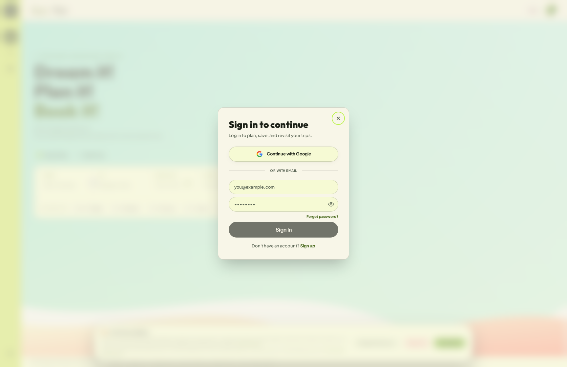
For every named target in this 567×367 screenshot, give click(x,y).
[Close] (338, 118)
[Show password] (331, 204)
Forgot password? (322, 216)
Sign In (284, 229)
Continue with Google (289, 153)
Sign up (307, 245)
